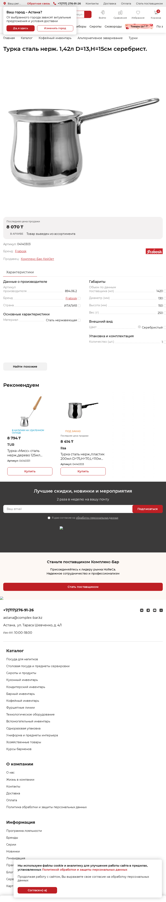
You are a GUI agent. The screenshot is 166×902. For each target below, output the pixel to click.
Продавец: (11, 259)
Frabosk (20, 251)
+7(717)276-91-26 (18, 610)
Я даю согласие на (85, 517)
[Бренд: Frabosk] (154, 251)
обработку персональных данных (97, 517)
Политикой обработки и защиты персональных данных (84, 869)
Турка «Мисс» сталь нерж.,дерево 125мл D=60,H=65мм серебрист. (28, 453)
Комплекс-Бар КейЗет (37, 259)
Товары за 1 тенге (139, 26)
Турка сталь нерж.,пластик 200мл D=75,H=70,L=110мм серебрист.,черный (82, 456)
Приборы (79, 26)
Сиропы (95, 26)
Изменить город (55, 28)
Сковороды (113, 26)
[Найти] (88, 14)
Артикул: (13, 460)
